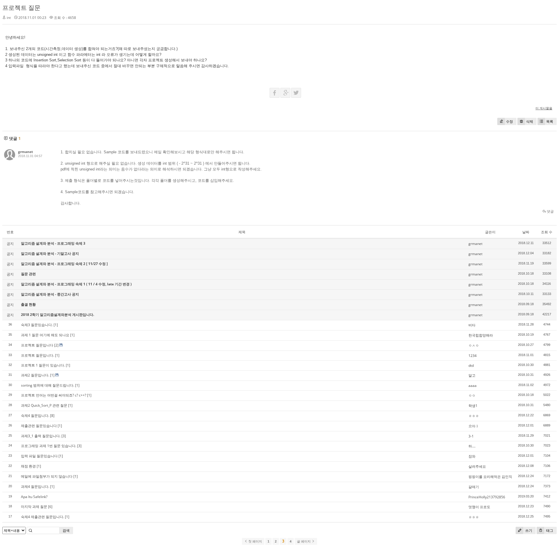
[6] (50, 506)
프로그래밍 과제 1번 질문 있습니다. (48, 445)
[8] (52, 415)
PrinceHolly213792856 (486, 497)
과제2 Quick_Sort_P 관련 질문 (44, 405)
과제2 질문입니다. (35, 375)
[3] (63, 435)
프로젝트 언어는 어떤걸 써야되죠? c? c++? (53, 395)
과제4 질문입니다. (35, 486)
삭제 (529, 121)
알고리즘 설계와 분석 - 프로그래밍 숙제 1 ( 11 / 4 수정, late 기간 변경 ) (76, 284)
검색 (66, 530)
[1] (56, 324)
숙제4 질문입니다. (35, 415)
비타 (471, 325)
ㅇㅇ (471, 395)
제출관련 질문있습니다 (39, 425)
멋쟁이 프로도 (479, 506)
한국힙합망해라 (480, 335)
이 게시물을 (543, 108)
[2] (56, 345)
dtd (471, 365)
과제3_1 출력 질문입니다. (41, 435)
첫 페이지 (254, 541)
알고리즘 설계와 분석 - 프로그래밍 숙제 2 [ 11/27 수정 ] (64, 263)
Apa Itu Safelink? (34, 496)
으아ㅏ (473, 426)
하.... (471, 446)
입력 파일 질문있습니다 (39, 456)
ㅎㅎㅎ (473, 415)
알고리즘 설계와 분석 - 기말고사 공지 (50, 253)
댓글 (550, 211)
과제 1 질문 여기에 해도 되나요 (45, 334)
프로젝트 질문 (21, 7)
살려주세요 (477, 466)
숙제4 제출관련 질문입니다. (42, 516)
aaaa (472, 385)
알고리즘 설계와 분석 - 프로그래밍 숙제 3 (53, 243)
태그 (549, 530)
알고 (471, 375)
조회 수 (546, 232)
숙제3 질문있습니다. (37, 324)
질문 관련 (28, 273)
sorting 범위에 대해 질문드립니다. (47, 385)
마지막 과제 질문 (34, 506)
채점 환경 (28, 466)
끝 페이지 (304, 541)
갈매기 (473, 486)
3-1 (471, 436)
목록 (549, 121)
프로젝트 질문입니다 (37, 345)
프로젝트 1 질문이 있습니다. (43, 365)
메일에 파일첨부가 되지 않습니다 (46, 476)
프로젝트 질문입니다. (37, 355)
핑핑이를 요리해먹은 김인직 (490, 476)
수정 (509, 121)
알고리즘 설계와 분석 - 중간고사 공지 (50, 294)
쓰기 (528, 530)
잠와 (471, 456)
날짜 (525, 232)
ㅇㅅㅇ (473, 345)
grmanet (25, 151)
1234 (472, 355)
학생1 (472, 405)
